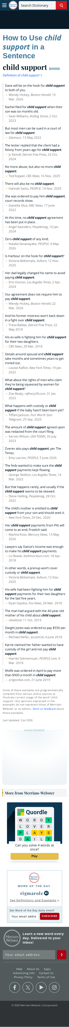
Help (19, 969)
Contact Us (47, 973)
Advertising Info (24, 973)
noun (54, 68)
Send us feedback (44, 708)
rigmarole (31, 893)
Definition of (21, 75)
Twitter (27, 987)
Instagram (54, 987)
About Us (33, 969)
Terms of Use (46, 977)
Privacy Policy (24, 977)
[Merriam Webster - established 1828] (13, 5)
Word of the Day (34, 886)
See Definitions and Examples (33, 900)
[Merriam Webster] (34, 877)
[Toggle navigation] (4, 5)
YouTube (41, 987)
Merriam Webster (12, 938)
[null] (46, 893)
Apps (48, 969)
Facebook (14, 987)
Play (34, 856)
